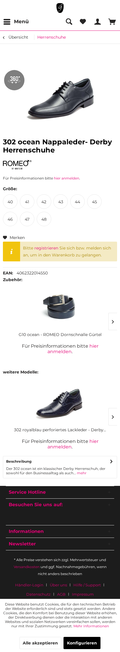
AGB (61, 594)
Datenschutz (38, 594)
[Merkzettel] (83, 22)
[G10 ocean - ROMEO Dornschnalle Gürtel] (60, 308)
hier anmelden (66, 178)
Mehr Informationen (91, 626)
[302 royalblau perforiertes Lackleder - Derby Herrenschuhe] (60, 403)
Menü (21, 21)
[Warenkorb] (111, 22)
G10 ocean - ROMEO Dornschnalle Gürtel (60, 334)
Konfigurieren (82, 643)
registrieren (46, 248)
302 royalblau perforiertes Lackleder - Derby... (60, 429)
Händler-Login (29, 585)
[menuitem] (16, 22)
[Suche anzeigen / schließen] (69, 22)
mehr (81, 473)
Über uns (58, 585)
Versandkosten (27, 567)
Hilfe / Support (87, 585)
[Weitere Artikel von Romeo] (17, 165)
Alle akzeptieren (40, 643)
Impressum (83, 594)
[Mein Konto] (97, 22)
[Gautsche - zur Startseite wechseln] (59, 8)
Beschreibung (18, 461)
